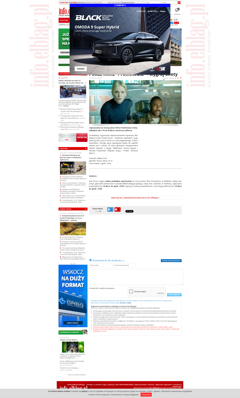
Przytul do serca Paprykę (69, 368)
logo (104, 384)
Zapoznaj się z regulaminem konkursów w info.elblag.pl (135, 198)
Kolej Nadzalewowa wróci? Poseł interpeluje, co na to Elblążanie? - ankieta (72, 217)
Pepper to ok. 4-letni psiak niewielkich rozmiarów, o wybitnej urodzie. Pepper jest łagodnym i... (72, 356)
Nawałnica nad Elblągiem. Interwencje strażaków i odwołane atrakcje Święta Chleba (72, 191)
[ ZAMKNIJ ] (120, 5)
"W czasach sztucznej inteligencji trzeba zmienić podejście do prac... (72, 249)
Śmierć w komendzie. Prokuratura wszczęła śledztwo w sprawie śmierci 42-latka (73, 185)
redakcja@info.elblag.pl (76, 384)
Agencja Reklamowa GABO (172, 388)
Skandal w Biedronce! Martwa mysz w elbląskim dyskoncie (70, 157)
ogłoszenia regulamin (164, 384)
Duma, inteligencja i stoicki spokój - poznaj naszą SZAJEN (72, 362)
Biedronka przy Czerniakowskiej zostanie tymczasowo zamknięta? (72, 197)
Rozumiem (146, 394)
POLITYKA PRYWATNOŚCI (124, 384)
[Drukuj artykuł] (164, 80)
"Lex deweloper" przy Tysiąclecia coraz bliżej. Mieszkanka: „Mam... (72, 201)
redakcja (110, 384)
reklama (151, 384)
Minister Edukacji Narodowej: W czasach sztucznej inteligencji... (71, 110)
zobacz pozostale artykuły (76, 375)
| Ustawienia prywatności (177, 385)
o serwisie (97, 384)
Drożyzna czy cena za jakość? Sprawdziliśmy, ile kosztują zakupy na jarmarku (73, 178)
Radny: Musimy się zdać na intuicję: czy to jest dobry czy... (72, 81)
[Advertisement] (161, 144)
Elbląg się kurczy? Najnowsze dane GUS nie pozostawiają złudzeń (72, 258)
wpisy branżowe (140, 384)
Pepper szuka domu (69, 340)
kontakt (89, 384)
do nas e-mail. (125, 303)
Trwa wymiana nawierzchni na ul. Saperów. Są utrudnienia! (71, 117)
